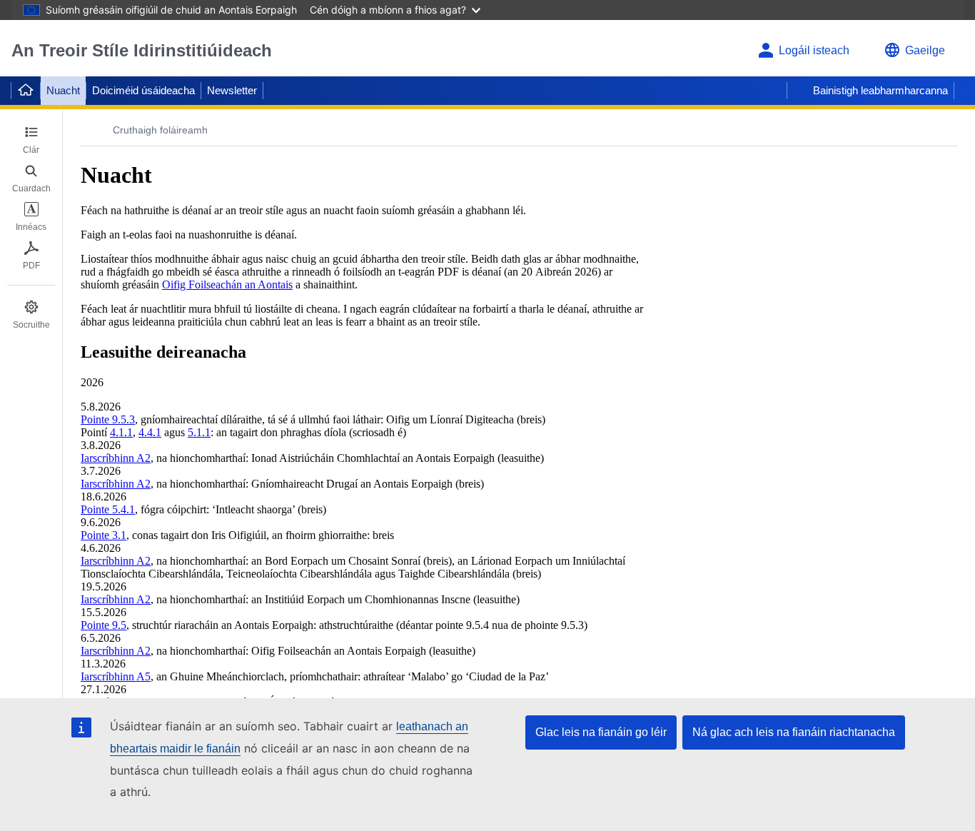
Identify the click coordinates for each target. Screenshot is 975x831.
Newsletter (232, 90)
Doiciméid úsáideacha (143, 90)
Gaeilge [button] (925, 50)
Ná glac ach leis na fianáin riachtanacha (793, 732)
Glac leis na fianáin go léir (601, 732)
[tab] (31, 140)
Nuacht (63, 90)
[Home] (25, 90)
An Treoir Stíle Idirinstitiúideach (141, 50)
